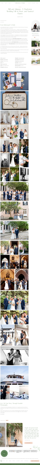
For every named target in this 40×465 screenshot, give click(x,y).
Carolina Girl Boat (5, 59)
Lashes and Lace (22, 59)
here (18, 411)
